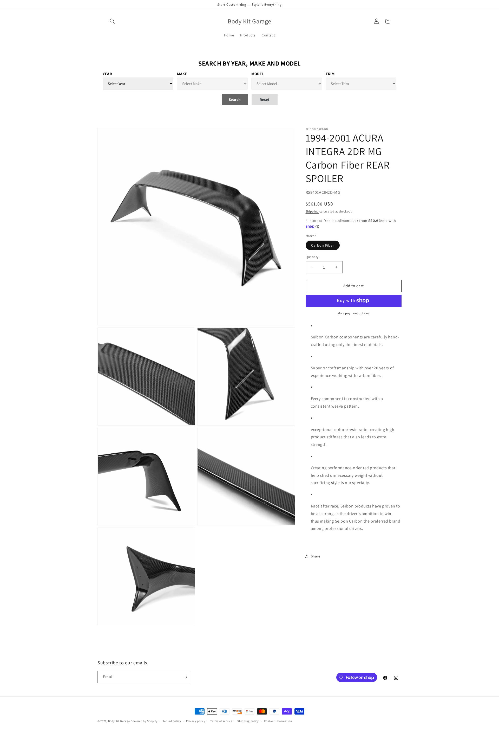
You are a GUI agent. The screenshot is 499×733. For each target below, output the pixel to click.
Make (182, 73)
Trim (330, 73)
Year (107, 73)
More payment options (354, 313)
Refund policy (171, 721)
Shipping (312, 211)
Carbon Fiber (322, 245)
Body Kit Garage (119, 721)
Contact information (278, 721)
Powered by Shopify (144, 721)
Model (257, 73)
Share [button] (315, 556)
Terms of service (221, 721)
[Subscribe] (185, 677)
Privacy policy (195, 721)
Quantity (312, 257)
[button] (112, 21)
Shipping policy (248, 721)
